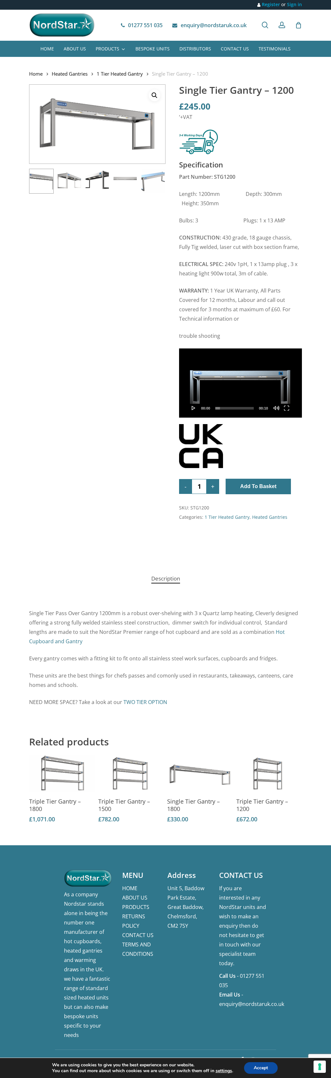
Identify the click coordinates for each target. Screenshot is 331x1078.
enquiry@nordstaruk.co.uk (251, 1004)
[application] (240, 383)
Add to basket (258, 486)
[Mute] (276, 408)
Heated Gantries (70, 73)
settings (224, 1071)
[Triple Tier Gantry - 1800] (62, 773)
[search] (265, 25)
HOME (129, 888)
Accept (261, 1068)
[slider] (234, 408)
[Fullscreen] (286, 408)
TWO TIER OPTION (145, 702)
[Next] (155, 181)
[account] (282, 25)
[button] (154, 95)
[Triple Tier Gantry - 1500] (131, 773)
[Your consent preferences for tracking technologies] (320, 1067)
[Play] (194, 408)
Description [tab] (165, 578)
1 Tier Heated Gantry (120, 73)
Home (36, 73)
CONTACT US (138, 935)
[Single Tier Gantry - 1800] (200, 773)
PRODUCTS (135, 907)
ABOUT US (134, 897)
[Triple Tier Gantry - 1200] (269, 773)
